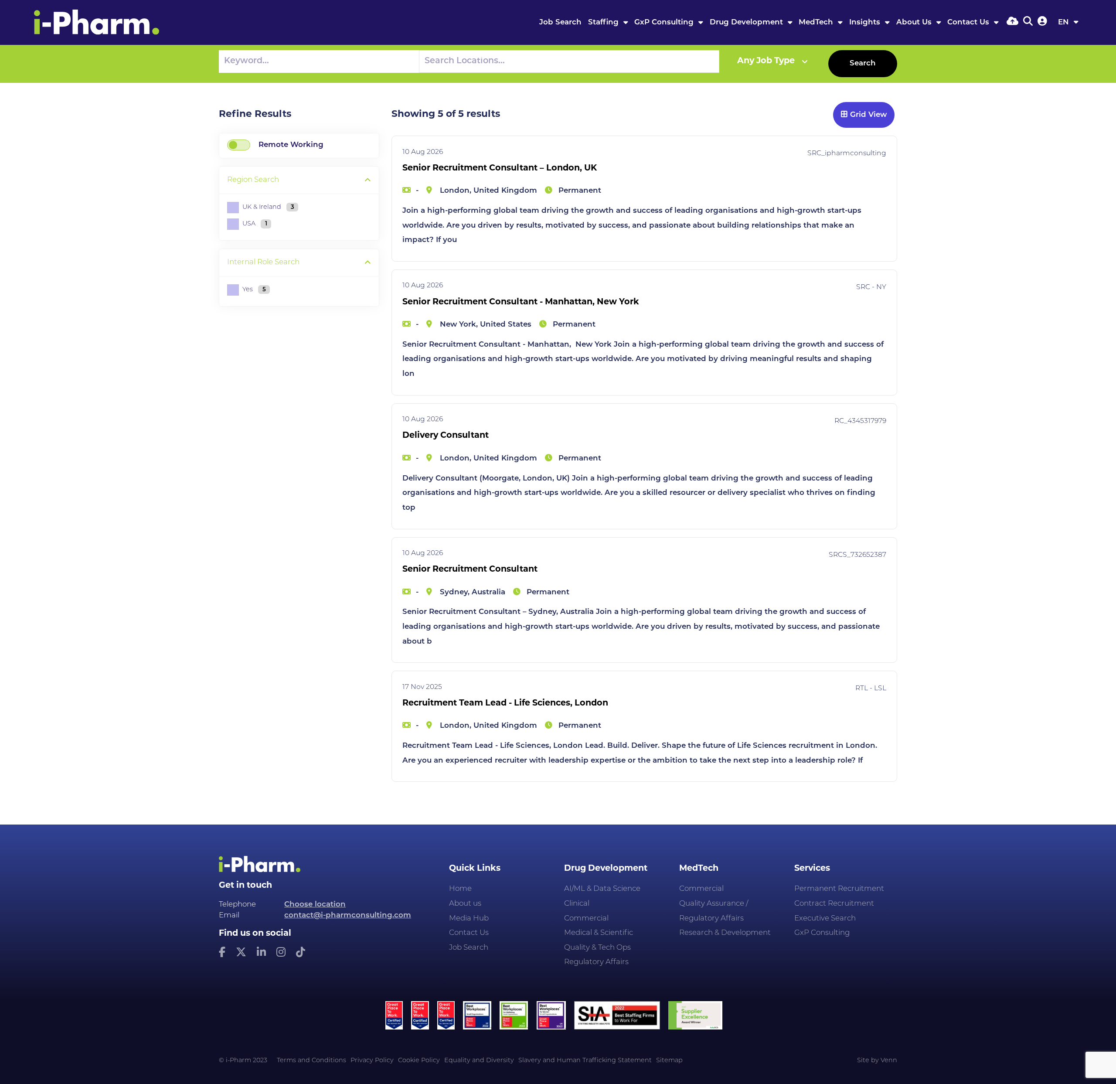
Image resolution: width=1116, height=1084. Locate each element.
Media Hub (469, 918)
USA (254, 224)
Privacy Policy (372, 1060)
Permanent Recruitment (839, 889)
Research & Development (725, 933)
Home (460, 889)
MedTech (817, 22)
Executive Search (825, 918)
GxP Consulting (665, 22)
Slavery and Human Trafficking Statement (585, 1060)
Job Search (560, 22)
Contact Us (969, 22)
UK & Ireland (268, 207)
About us (465, 903)
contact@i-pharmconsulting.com (347, 915)
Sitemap (669, 1060)
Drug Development (747, 22)
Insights (865, 22)
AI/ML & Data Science (602, 889)
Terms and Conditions (311, 1060)
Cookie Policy (419, 1060)
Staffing (604, 22)
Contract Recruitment (834, 903)
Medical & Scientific (598, 933)
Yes (254, 289)
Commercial (586, 918)
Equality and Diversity (479, 1060)
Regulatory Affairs (596, 962)
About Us (915, 22)
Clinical (576, 903)
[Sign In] (1042, 22)
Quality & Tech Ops (597, 947)
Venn (889, 1060)
